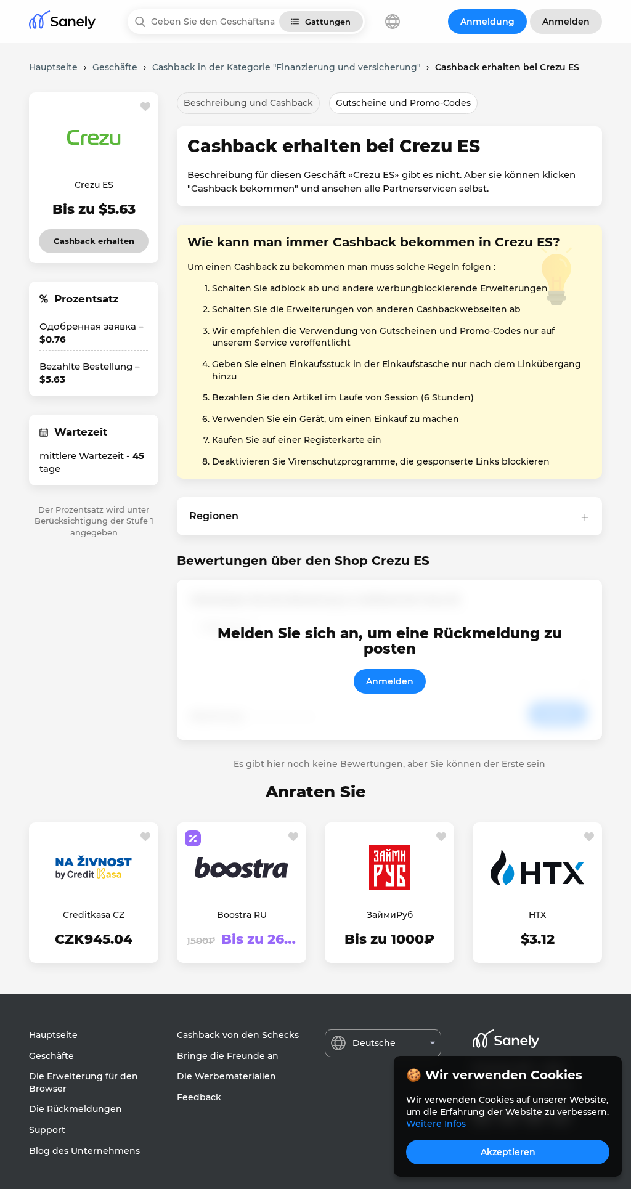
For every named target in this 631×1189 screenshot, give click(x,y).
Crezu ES (94, 184)
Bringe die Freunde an (228, 1055)
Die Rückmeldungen (75, 1108)
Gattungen (328, 21)
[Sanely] (62, 21)
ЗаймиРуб (390, 914)
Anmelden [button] (566, 21)
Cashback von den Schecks (238, 1035)
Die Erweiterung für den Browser (83, 1082)
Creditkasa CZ (93, 914)
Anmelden (389, 681)
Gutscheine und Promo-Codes (403, 102)
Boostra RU (242, 914)
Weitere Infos (436, 1123)
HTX (537, 914)
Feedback (199, 1097)
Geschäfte (51, 1055)
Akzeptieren (508, 1152)
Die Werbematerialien (226, 1076)
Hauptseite (53, 1035)
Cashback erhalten (94, 237)
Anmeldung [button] (487, 21)
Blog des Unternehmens (84, 1150)
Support (47, 1129)
